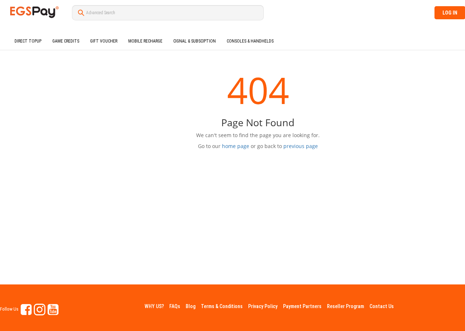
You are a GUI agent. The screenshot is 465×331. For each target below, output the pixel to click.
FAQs (174, 306)
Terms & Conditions (222, 306)
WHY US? (154, 306)
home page (235, 146)
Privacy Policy (263, 306)
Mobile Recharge (145, 41)
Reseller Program (345, 306)
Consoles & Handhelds (250, 41)
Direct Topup (28, 41)
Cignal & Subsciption (194, 41)
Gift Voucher (103, 41)
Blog (190, 306)
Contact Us (381, 306)
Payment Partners (302, 306)
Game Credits (65, 41)
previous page (300, 146)
